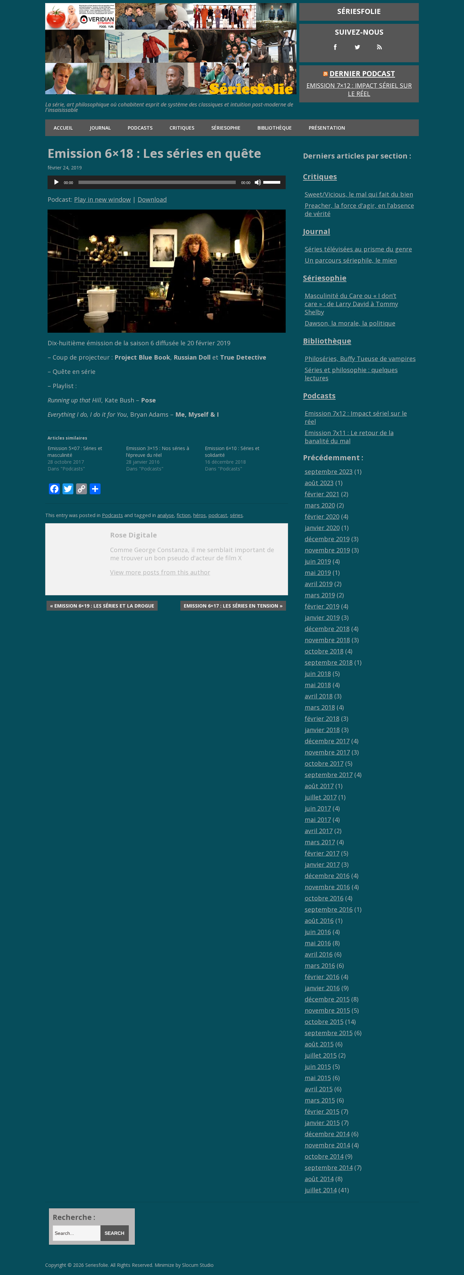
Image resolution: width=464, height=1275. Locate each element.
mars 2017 (320, 842)
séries (236, 515)
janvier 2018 (322, 730)
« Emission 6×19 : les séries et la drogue (102, 605)
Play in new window (102, 199)
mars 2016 (320, 965)
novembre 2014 (327, 1145)
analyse (165, 515)
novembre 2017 (327, 752)
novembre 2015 (327, 1010)
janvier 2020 (322, 528)
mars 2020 (320, 505)
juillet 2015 (321, 1055)
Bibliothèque (274, 128)
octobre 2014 (324, 1156)
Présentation (327, 128)
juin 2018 (318, 673)
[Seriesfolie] (171, 91)
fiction (184, 515)
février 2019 (322, 606)
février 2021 (322, 494)
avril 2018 (319, 696)
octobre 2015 (324, 1021)
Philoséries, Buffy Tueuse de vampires (360, 358)
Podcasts (140, 128)
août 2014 (319, 1179)
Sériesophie (225, 128)
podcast (218, 515)
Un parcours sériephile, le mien (351, 260)
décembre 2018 (327, 629)
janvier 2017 (322, 864)
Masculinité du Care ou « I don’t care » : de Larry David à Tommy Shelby (351, 304)
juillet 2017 (321, 797)
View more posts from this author (160, 572)
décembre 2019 (327, 539)
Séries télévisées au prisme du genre (358, 249)
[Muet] (257, 182)
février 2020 (322, 516)
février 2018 (322, 718)
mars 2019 (320, 595)
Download (152, 199)
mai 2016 (318, 943)
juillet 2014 (321, 1190)
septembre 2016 (329, 909)
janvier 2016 (322, 988)
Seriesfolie (96, 1265)
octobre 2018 (324, 651)
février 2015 (322, 1111)
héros (199, 515)
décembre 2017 (327, 741)
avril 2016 (319, 954)
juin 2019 (318, 561)
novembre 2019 (327, 550)
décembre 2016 (327, 876)
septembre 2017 (329, 775)
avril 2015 (319, 1089)
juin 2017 (318, 808)
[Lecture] (56, 182)
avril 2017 (319, 831)
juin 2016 (318, 932)
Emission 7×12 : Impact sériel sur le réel (359, 89)
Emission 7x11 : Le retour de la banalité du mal (349, 437)
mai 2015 (318, 1078)
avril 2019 (319, 584)
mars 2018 (320, 707)
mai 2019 (318, 572)
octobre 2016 (324, 898)
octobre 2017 (324, 763)
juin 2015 (318, 1066)
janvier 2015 (322, 1123)
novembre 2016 (327, 887)
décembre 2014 (327, 1134)
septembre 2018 (329, 662)
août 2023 (319, 483)
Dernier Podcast (362, 73)
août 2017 (319, 786)
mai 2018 (318, 685)
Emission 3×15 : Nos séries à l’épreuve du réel (157, 451)
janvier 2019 (322, 617)
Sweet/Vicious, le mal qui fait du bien (359, 194)
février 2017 (322, 853)
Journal (100, 128)
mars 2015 (320, 1100)
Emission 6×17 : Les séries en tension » (233, 605)
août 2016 (319, 920)
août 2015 (319, 1044)
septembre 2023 (329, 471)
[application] (167, 182)
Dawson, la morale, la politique (350, 323)
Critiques (181, 128)
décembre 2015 (327, 999)
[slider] (272, 182)
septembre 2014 (329, 1167)
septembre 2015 (329, 1033)
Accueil (63, 128)
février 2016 (322, 977)
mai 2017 (318, 819)
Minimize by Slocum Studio (184, 1265)
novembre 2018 (327, 640)
